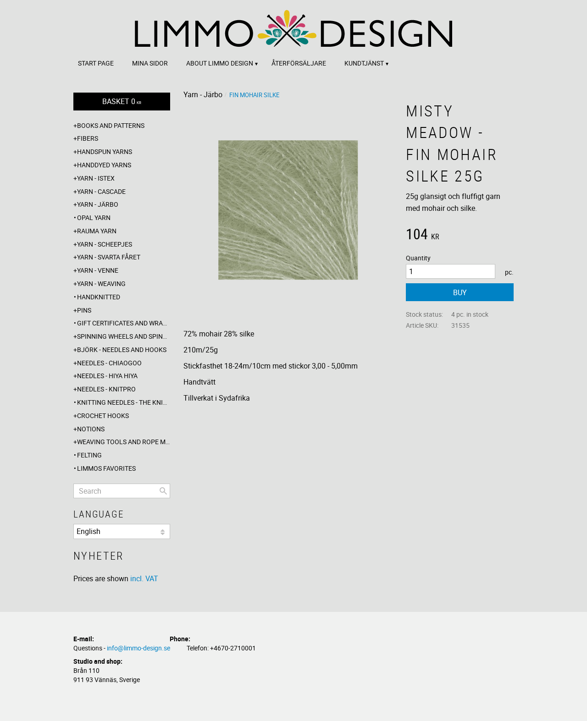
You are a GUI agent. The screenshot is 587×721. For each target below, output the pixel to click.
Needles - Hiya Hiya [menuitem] (107, 375)
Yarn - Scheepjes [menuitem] (104, 244)
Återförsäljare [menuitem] (298, 63)
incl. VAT (144, 578)
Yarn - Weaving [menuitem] (101, 283)
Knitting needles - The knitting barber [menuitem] (123, 402)
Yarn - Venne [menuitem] (97, 270)
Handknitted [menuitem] (98, 296)
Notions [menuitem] (91, 428)
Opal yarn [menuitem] (94, 217)
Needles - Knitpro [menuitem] (106, 389)
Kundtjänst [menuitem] (364, 63)
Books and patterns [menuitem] (110, 125)
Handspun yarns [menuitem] (104, 151)
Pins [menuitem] (84, 310)
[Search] (163, 491)
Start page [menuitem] (96, 63)
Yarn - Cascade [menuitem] (101, 191)
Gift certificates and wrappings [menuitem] (123, 323)
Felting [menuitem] (89, 455)
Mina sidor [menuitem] (150, 63)
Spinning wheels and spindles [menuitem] (123, 336)
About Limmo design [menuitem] (219, 63)
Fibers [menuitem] (87, 138)
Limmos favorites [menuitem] (106, 468)
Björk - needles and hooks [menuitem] (121, 349)
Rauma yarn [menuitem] (96, 230)
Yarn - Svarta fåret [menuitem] (108, 257)
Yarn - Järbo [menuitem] (97, 204)
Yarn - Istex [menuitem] (96, 178)
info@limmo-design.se (138, 648)
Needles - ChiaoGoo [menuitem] (109, 362)
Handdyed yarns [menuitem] (104, 164)
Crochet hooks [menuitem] (103, 415)
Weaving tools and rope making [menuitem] (123, 441)
